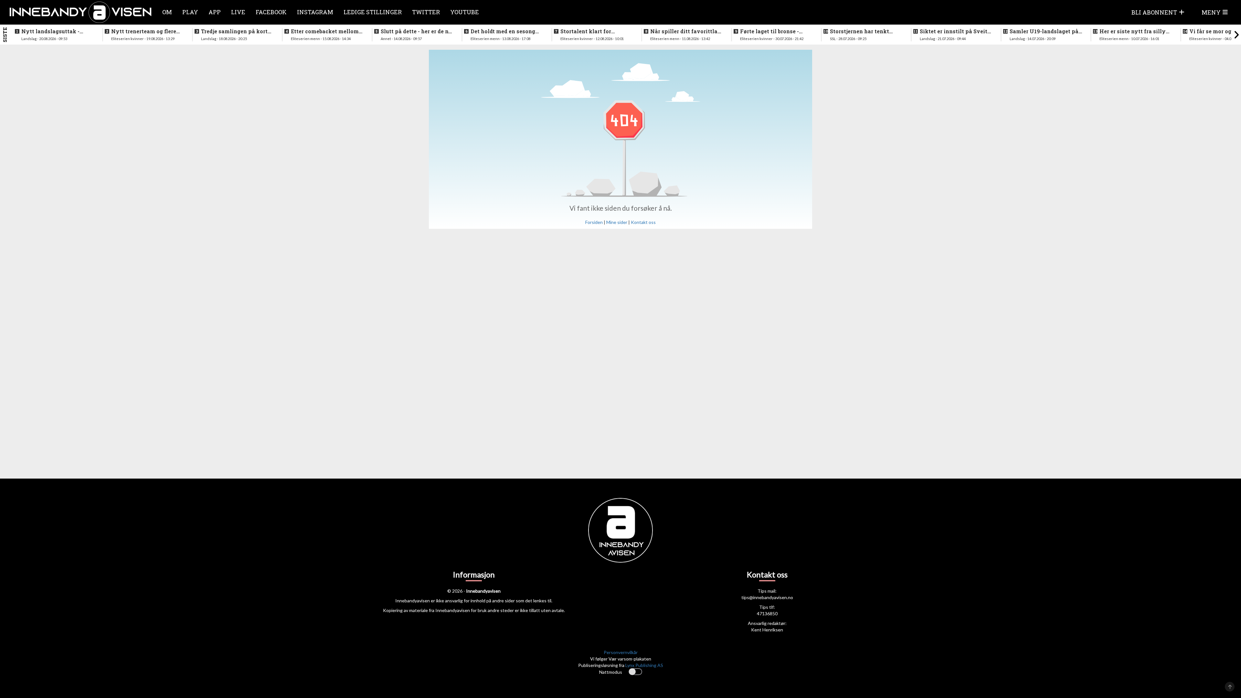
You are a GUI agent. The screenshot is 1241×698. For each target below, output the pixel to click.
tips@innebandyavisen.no (767, 597)
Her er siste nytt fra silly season (1132, 31)
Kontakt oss (643, 222)
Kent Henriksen (767, 629)
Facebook (271, 12)
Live (238, 12)
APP (214, 12)
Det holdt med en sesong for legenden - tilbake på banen (503, 31)
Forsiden (594, 222)
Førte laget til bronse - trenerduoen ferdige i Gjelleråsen (769, 31)
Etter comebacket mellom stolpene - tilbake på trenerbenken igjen (325, 31)
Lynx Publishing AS (644, 665)
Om (167, 12)
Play (190, 12)
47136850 (767, 613)
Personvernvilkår (621, 652)
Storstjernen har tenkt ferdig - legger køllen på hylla (861, 31)
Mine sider (616, 222)
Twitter (426, 12)
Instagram (315, 12)
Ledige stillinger (373, 12)
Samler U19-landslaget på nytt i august (1044, 31)
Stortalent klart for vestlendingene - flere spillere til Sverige (589, 31)
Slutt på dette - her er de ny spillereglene (416, 31)
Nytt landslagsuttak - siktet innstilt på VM (50, 31)
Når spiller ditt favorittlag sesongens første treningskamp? (685, 31)
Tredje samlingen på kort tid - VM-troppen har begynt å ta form (234, 31)
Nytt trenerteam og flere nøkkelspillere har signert (146, 31)
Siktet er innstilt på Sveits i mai (955, 31)
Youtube (464, 12)
